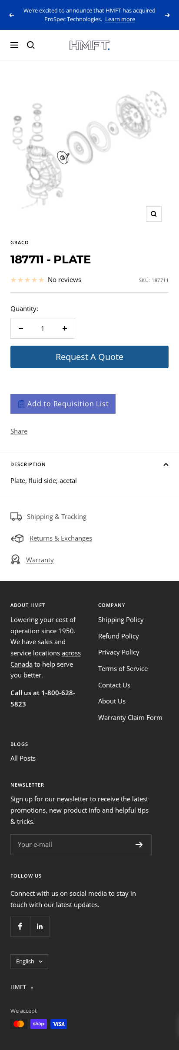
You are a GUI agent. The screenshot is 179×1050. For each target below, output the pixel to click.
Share (18, 431)
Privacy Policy (118, 652)
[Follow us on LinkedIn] (40, 926)
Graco (19, 242)
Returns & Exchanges (61, 538)
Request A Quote (89, 357)
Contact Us (114, 685)
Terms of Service (123, 668)
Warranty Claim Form (130, 717)
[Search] (31, 45)
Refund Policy (118, 636)
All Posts (23, 758)
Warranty (40, 559)
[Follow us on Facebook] (20, 926)
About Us (112, 701)
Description (28, 464)
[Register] (139, 845)
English (25, 961)
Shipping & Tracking (56, 516)
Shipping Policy (121, 619)
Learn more (120, 19)
